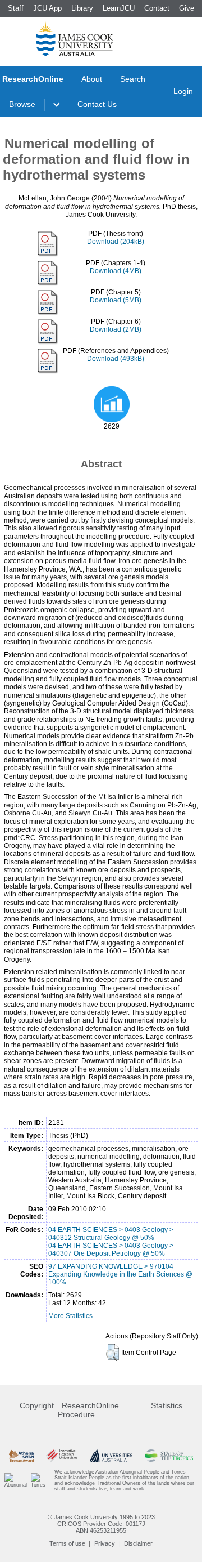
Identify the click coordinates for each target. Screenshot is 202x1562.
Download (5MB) (115, 300)
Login (183, 91)
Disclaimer (138, 1543)
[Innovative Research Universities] (61, 1455)
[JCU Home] (74, 38)
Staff (16, 8)
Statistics (166, 1405)
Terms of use (67, 1543)
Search (132, 78)
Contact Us (97, 104)
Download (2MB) (115, 329)
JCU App (47, 8)
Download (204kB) (115, 242)
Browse (22, 104)
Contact (156, 8)
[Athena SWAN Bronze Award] (21, 1455)
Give (186, 8)
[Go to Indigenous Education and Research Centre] (16, 1480)
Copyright (37, 1405)
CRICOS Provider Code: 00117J (101, 1523)
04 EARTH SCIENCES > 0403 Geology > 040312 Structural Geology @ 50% (110, 1234)
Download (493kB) (115, 359)
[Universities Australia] (111, 1455)
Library (82, 8)
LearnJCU (119, 8)
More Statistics (70, 1316)
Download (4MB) (115, 271)
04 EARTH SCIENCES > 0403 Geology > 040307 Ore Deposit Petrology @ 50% (110, 1249)
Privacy (104, 1543)
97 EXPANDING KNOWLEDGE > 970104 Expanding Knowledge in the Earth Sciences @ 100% (120, 1274)
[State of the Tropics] (169, 1455)
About (91, 78)
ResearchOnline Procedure (88, 1410)
